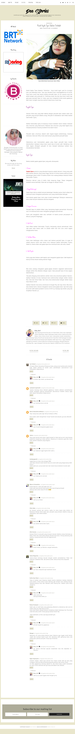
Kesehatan (49, 23)
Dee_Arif (35, 377)
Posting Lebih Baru (34, 351)
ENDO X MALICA (51, 726)
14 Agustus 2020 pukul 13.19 (46, 578)
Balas (31, 371)
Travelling (38, 3)
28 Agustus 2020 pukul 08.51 (48, 646)
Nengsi (32, 633)
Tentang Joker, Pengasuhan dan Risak (13, 193)
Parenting (30, 3)
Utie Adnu (32, 508)
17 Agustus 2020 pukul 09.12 (47, 448)
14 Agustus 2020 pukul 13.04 (45, 555)
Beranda (3, 3)
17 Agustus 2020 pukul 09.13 (47, 497)
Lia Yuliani (33, 364)
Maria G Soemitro (35, 484)
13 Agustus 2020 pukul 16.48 (40, 435)
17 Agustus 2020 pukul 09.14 (47, 521)
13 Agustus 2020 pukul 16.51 (44, 459)
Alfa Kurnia (33, 532)
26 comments (54, 28)
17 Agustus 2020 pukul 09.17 (47, 592)
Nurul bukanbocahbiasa (37, 411)
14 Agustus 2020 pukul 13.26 (45, 604)
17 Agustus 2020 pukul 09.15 (47, 545)
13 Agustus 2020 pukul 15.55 (47, 387)
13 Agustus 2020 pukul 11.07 (43, 364)
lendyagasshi (33, 459)
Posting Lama (66, 351)
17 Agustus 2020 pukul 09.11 (47, 424)
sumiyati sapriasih (35, 387)
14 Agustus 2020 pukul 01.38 (48, 484)
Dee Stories (33, 726)
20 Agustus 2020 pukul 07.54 (41, 633)
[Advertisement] (13, 115)
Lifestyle (23, 3)
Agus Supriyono (34, 658)
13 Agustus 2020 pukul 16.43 (51, 411)
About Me (10, 3)
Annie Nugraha (34, 555)
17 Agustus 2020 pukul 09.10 (47, 377)
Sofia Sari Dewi (34, 578)
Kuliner (16, 3)
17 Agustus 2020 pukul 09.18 (47, 622)
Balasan (33, 374)
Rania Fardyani (34, 605)
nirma (31, 435)
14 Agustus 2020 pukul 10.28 (44, 532)
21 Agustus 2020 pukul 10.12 (46, 658)
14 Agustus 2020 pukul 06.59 (43, 508)
